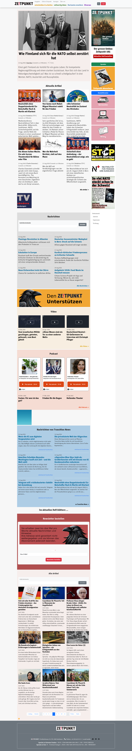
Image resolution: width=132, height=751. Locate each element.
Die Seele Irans (24, 683)
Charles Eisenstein (32, 163)
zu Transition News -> (82, 504)
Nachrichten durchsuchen (25, 223)
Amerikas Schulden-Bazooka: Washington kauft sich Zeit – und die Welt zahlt (34, 459)
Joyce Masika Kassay (57, 116)
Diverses (87, 5)
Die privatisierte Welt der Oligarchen (71, 437)
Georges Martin (79, 116)
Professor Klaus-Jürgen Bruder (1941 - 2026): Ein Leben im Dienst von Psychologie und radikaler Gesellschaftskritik (77, 605)
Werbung (96, 223)
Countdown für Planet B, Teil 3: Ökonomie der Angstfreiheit (53, 603)
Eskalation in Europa (27, 253)
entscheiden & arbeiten (44, 5)
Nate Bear (29, 63)
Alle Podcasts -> (84, 407)
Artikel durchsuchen (24, 579)
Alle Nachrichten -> (83, 286)
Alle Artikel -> (84, 190)
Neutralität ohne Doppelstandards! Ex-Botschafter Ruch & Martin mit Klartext (27, 108)
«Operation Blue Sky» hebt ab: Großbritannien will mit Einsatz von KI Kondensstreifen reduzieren (72, 459)
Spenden (103, 64)
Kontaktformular (103, 93)
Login (103, 3)
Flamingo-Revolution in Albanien (33, 239)
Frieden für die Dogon (52, 398)
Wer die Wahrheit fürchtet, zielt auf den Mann (52, 154)
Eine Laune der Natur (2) (76, 645)
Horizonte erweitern (75, 5)
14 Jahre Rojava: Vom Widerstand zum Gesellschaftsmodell (50, 685)
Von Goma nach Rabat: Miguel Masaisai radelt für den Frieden (52, 106)
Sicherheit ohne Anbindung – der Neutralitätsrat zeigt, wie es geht (78, 155)
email (53, 550)
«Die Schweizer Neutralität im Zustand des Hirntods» (77, 106)
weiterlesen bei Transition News (45, 449)
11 (65, 714)
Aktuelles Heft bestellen (103, 56)
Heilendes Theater (75, 398)
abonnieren (19, 718)
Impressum (96, 220)
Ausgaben (37, 1)
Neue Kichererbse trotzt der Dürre (33, 270)
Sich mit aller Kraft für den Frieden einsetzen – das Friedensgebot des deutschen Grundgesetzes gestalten (28, 605)
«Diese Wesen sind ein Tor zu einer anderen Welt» (52, 335)
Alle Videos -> (84, 346)
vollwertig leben (60, 5)
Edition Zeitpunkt (46, 1)
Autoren (95, 216)
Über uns (62, 1)
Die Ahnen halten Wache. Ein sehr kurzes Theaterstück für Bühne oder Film (29, 155)
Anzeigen (55, 1)
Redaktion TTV (31, 116)
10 (62, 714)
